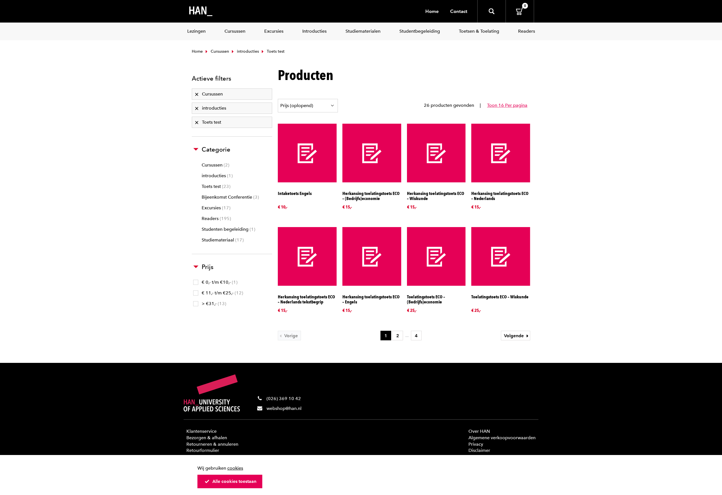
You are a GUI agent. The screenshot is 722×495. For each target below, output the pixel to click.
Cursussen (219, 51)
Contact (458, 11)
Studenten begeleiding (228, 229)
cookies (235, 468)
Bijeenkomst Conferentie (229, 197)
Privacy (475, 444)
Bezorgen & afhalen (206, 437)
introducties (247, 51)
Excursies (215, 207)
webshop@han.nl (284, 408)
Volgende (514, 335)
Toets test (215, 186)
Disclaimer (479, 450)
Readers (216, 218)
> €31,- (213, 303)
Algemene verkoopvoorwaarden (502, 437)
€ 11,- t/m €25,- (222, 293)
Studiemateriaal (222, 240)
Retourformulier (202, 450)
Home (432, 11)
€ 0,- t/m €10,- (219, 282)
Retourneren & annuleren (212, 444)
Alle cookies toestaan (234, 481)
